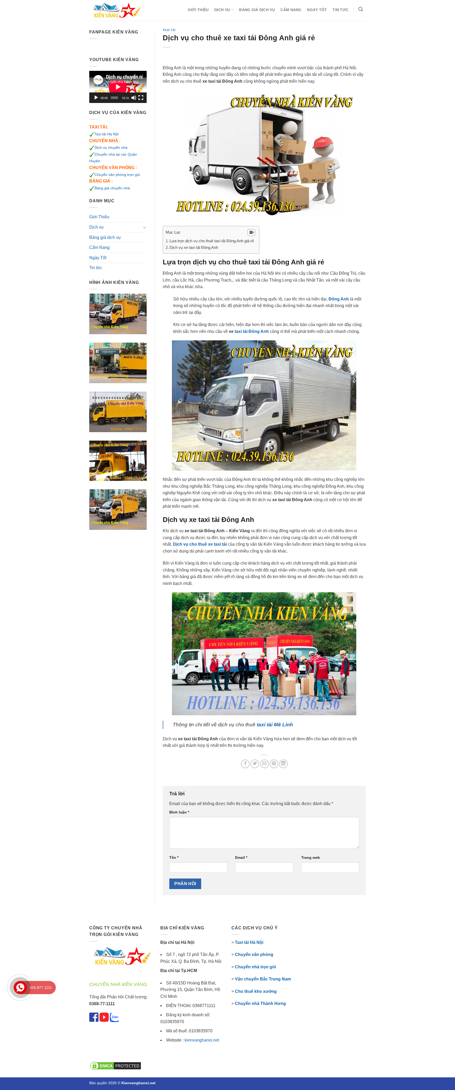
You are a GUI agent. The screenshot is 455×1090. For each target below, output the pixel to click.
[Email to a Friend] (264, 763)
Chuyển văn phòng (254, 954)
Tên (174, 857)
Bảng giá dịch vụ (257, 10)
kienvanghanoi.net (202, 1040)
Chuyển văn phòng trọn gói (117, 174)
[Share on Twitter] (254, 763)
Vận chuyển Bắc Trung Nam (263, 979)
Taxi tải (169, 30)
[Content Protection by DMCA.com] (115, 1065)
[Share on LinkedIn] (283, 763)
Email (241, 857)
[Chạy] (96, 97)
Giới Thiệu (198, 10)
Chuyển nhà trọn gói (255, 967)
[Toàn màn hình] (141, 97)
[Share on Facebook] (245, 763)
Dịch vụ (222, 10)
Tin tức (340, 10)
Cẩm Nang (290, 10)
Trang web (310, 857)
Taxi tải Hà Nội (106, 134)
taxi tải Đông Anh (252, 331)
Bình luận (179, 812)
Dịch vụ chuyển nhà (111, 147)
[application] (118, 87)
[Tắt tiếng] (133, 97)
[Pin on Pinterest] (274, 763)
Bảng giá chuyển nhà (112, 188)
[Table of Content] (251, 232)
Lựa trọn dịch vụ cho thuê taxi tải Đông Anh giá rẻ (212, 241)
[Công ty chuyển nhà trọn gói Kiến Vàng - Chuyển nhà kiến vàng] (115, 10)
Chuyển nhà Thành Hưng (260, 1003)
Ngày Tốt (317, 10)
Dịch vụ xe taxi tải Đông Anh (194, 247)
